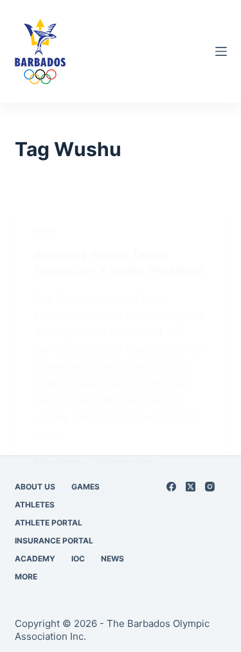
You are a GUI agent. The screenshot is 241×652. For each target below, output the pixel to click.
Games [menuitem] (85, 486)
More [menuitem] (26, 576)
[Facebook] (171, 486)
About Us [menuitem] (35, 486)
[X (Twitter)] (190, 486)
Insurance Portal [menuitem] (54, 540)
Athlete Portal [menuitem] (48, 522)
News (45, 231)
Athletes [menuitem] (35, 504)
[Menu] (221, 51)
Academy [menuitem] (35, 558)
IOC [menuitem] (78, 558)
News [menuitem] (112, 558)
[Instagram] (210, 486)
